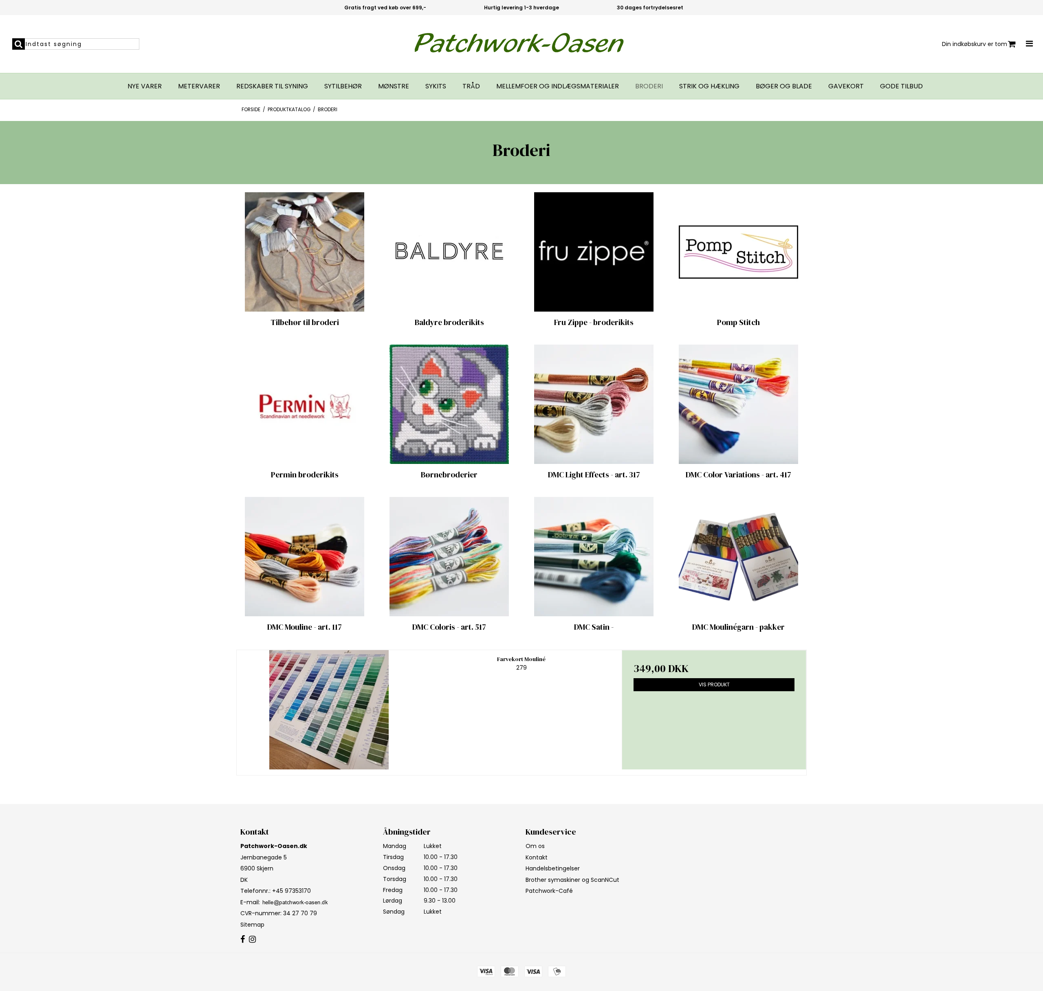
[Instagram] (252, 939)
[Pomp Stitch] (738, 252)
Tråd (471, 86)
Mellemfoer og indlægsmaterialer (557, 86)
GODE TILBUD (901, 86)
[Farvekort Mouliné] (329, 709)
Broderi (649, 86)
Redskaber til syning (272, 86)
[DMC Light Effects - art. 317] (594, 404)
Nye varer (145, 86)
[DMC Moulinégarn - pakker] (738, 556)
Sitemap (252, 925)
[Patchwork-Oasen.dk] (521, 44)
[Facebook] (242, 939)
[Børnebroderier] (449, 404)
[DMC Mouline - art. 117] (304, 556)
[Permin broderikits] (304, 404)
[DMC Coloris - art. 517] (449, 556)
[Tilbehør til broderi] (304, 252)
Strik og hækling (709, 86)
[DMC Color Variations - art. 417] (738, 404)
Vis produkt (714, 684)
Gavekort (846, 86)
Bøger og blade (784, 86)
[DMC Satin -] (594, 556)
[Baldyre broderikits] (449, 252)
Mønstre (393, 86)
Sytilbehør (343, 86)
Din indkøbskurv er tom (974, 44)
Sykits (435, 86)
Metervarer (199, 86)
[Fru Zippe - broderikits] (594, 252)
